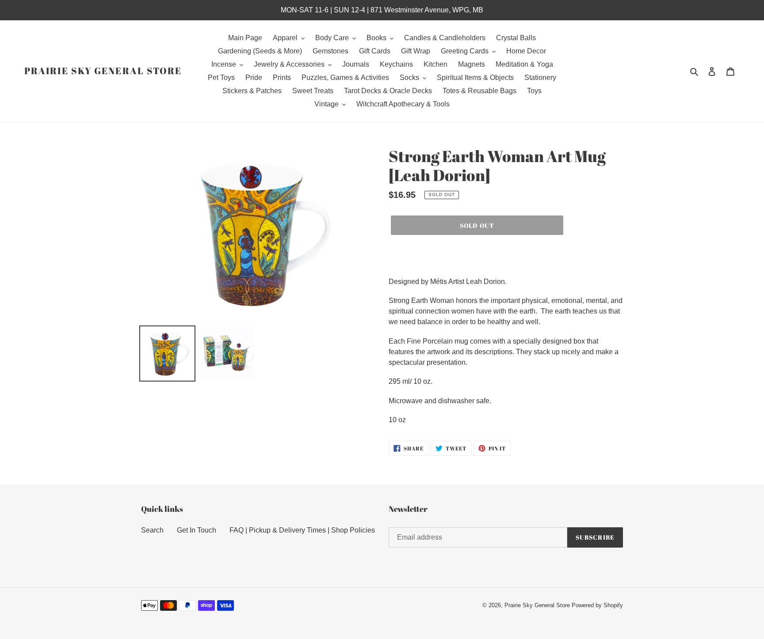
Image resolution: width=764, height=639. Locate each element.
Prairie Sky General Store (103, 70)
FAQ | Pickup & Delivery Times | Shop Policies (302, 530)
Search (152, 530)
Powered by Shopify (597, 605)
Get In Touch (196, 530)
